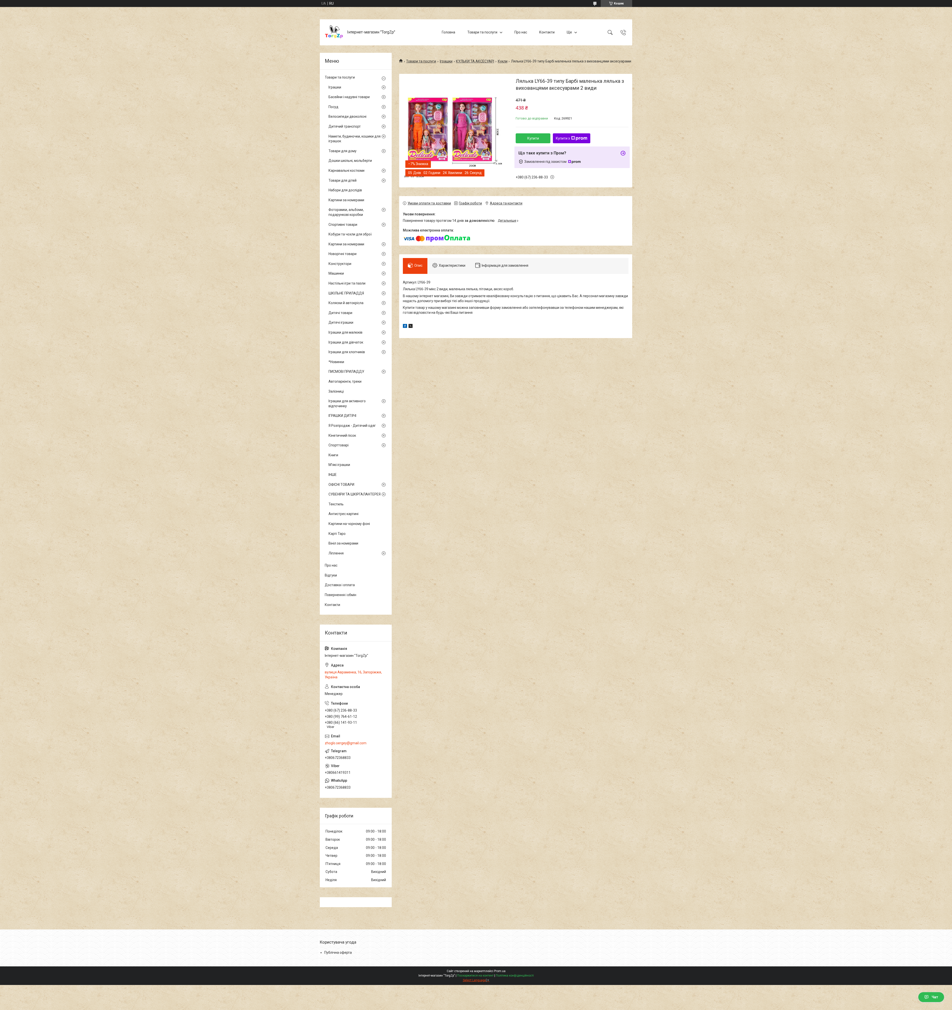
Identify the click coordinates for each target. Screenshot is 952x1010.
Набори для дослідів (345, 190)
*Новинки (336, 362)
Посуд (333, 107)
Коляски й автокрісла (345, 303)
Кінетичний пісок (342, 435)
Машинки (336, 273)
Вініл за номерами (343, 543)
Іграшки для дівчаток (345, 342)
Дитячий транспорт (344, 126)
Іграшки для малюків (345, 332)
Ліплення (336, 553)
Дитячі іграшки (340, 322)
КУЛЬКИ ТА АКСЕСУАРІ (475, 61)
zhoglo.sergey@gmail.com (345, 743)
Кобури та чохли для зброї (350, 234)
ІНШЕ (332, 475)
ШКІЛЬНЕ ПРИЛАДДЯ (346, 293)
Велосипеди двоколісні (347, 116)
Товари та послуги (482, 32)
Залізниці (336, 391)
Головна (448, 32)
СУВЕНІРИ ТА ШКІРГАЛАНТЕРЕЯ (354, 494)
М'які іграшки (339, 465)
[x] (411, 327)
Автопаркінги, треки (344, 381)
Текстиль (336, 504)
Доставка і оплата (340, 585)
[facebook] (405, 327)
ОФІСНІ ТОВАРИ (341, 485)
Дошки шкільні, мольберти (350, 161)
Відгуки (331, 575)
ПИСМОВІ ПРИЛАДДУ (346, 372)
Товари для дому (342, 151)
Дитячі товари (340, 313)
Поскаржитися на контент (475, 975)
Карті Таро (337, 534)
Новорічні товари (342, 254)
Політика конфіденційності (515, 975)
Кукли (502, 61)
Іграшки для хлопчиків (346, 352)
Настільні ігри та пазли (346, 283)
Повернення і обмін (340, 595)
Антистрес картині (343, 514)
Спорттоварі (338, 445)
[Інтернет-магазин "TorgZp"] (334, 32)
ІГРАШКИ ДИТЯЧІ (342, 416)
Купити (533, 138)
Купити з (563, 138)
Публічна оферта (338, 952)
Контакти (547, 32)
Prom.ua (500, 971)
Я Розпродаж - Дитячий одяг (352, 426)
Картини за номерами (346, 200)
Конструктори (339, 264)
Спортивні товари (342, 225)
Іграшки (446, 61)
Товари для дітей (342, 180)
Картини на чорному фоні (349, 524)
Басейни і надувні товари (349, 97)
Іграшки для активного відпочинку (347, 403)
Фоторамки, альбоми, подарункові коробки (346, 212)
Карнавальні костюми (346, 171)
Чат (935, 997)
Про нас (520, 32)
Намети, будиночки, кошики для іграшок (354, 138)
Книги (333, 455)
